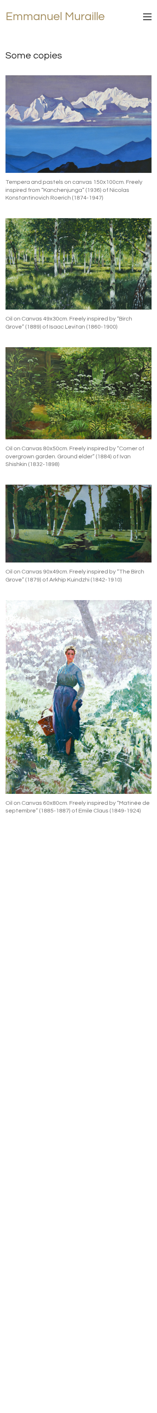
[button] (147, 17)
